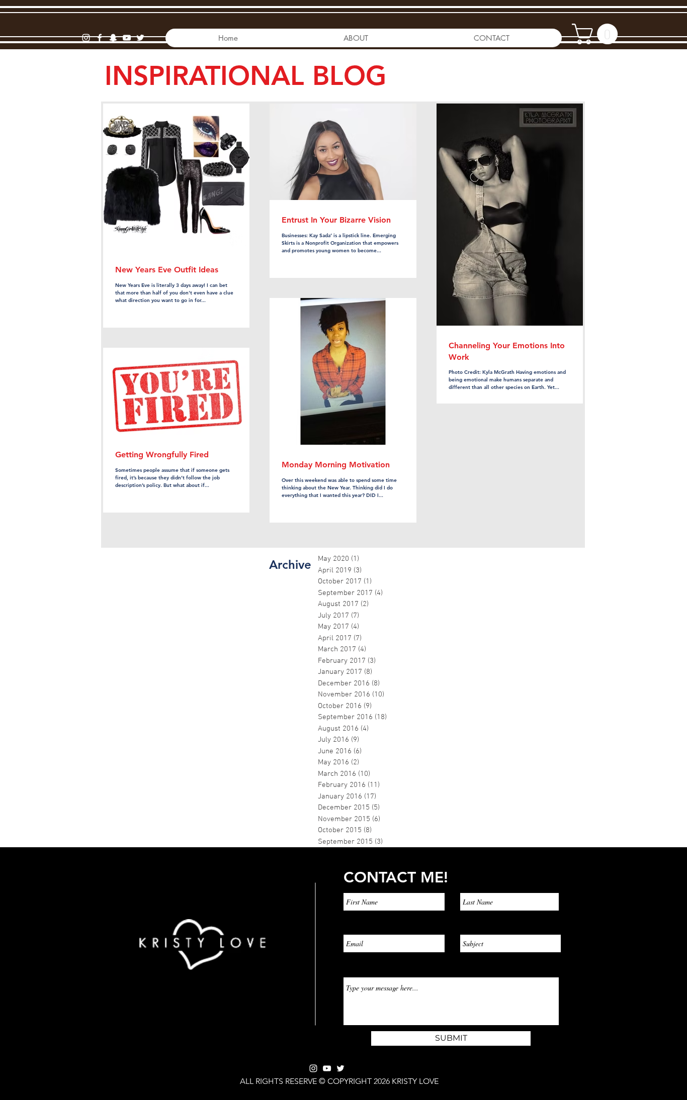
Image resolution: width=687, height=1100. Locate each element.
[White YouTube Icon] (327, 1068)
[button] (597, 34)
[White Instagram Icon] (86, 38)
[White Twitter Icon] (340, 1068)
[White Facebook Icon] (100, 38)
